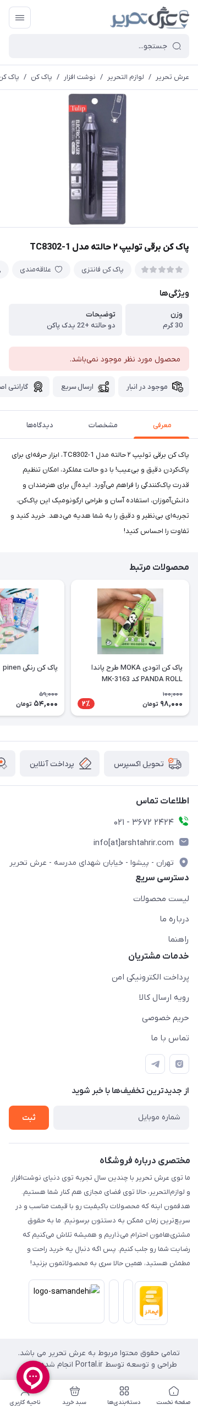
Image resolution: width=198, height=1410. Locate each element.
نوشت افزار (80, 77)
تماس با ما (170, 1038)
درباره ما (174, 919)
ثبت (29, 1118)
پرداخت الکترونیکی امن (150, 977)
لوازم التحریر (125, 77)
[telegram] (155, 1064)
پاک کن (41, 77)
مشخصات (103, 425)
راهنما (178, 939)
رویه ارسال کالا (164, 997)
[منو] (20, 18)
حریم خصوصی (165, 1017)
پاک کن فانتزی (102, 269)
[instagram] (179, 1064)
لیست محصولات (161, 898)
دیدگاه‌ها (39, 425)
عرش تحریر (172, 77)
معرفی (162, 425)
